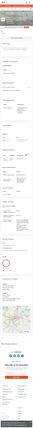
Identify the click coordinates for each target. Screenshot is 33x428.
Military (4, 397)
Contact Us (20, 413)
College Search (21, 389)
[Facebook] (14, 355)
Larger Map (26, 331)
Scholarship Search (22, 394)
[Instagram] (22, 355)
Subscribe (16, 377)
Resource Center (21, 397)
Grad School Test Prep (7, 391)
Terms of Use (5, 418)
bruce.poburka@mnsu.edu (13, 299)
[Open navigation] (29, 2)
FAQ (19, 416)
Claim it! (26, 27)
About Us (20, 411)
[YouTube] (18, 355)
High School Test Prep (7, 399)
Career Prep (5, 394)
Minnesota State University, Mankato (22, 6)
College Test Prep (6, 389)
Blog (19, 418)
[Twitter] (10, 355)
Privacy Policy (5, 416)
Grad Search (21, 391)
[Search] (26, 2)
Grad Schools (8, 6)
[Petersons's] (3, 2)
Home (2, 6)
